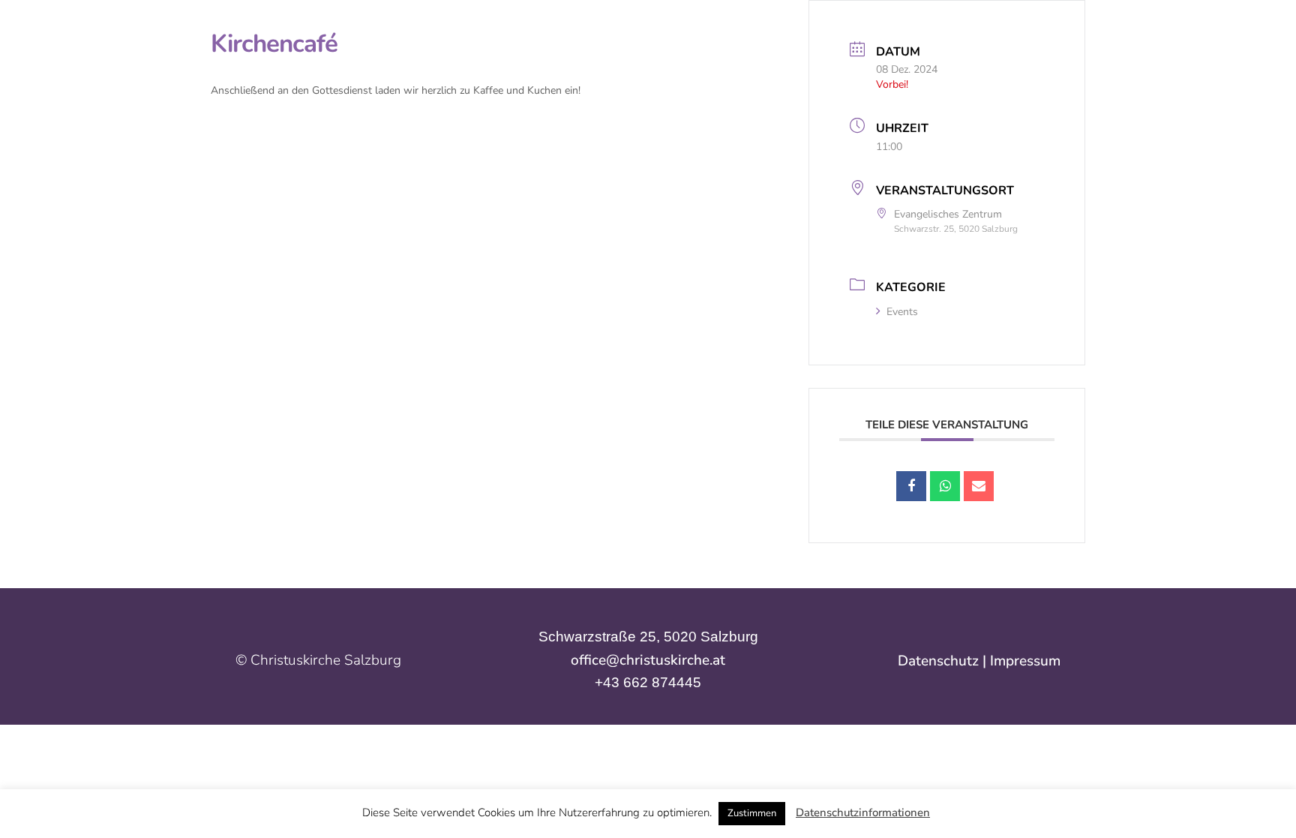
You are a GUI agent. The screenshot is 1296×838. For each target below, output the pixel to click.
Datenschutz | (944, 661)
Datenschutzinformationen (863, 812)
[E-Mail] (979, 486)
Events (902, 312)
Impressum (1025, 661)
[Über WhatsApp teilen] (945, 486)
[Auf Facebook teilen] (911, 486)
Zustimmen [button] (752, 813)
